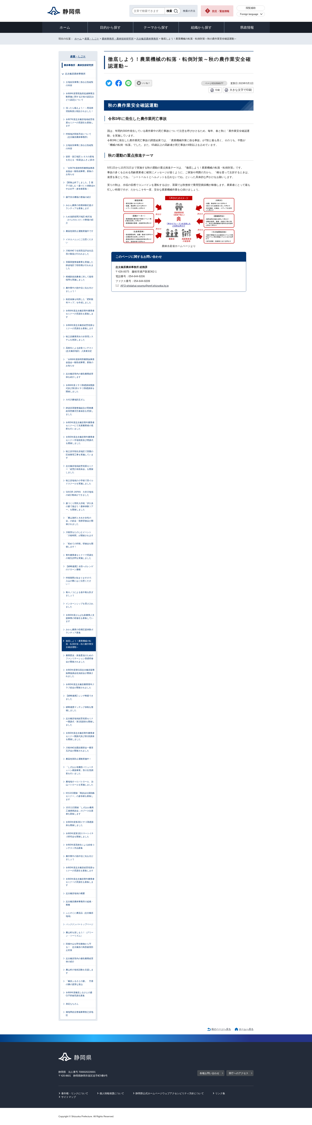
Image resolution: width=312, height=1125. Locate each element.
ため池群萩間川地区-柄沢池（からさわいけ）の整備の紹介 (79, 219)
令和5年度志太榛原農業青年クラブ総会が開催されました (80, 686)
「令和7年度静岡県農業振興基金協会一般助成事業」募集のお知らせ (80, 171)
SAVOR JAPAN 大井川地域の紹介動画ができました (79, 493)
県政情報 (247, 27)
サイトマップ (68, 1097)
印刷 (217, 90)
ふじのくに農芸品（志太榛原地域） (79, 914)
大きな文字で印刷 (241, 89)
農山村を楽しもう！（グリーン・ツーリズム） (79, 934)
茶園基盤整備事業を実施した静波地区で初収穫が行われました (79, 265)
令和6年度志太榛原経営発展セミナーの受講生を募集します (80, 326)
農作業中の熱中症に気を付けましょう (79, 857)
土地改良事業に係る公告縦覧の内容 (79, 83)
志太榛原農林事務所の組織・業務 (79, 903)
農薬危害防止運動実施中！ (78, 759)
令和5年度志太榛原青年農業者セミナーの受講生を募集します (80, 882)
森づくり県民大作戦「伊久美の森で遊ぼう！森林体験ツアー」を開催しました (79, 506)
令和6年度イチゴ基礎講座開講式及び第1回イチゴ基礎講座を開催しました (80, 388)
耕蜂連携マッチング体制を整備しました (79, 708)
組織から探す (201, 27)
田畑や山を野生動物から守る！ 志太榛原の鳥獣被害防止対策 (79, 947)
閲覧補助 (251, 8)
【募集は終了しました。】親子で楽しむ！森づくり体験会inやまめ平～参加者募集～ (80, 185)
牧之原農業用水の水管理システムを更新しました (79, 338)
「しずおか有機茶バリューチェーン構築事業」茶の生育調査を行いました (79, 770)
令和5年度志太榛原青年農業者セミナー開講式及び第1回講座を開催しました (80, 736)
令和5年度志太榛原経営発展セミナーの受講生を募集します (80, 869)
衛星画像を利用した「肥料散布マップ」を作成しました (79, 301)
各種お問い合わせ (209, 1073)
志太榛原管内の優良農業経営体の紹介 (79, 960)
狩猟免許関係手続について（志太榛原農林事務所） (78, 135)
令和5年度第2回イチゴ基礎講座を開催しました (79, 823)
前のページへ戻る (221, 1029)
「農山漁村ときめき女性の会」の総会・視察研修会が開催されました (79, 521)
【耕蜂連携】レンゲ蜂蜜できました (79, 697)
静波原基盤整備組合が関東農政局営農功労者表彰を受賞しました (79, 411)
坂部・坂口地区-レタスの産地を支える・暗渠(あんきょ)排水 (80, 158)
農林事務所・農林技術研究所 (118, 38)
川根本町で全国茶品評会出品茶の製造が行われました (79, 252)
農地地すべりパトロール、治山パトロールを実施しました (79, 783)
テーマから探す (156, 27)
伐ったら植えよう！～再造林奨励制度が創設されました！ (79, 109)
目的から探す (110, 27)
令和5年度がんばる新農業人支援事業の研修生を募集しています (80, 618)
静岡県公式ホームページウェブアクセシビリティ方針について (170, 1093)
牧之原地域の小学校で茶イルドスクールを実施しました (79, 482)
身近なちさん (72, 1004)
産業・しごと (91, 38)
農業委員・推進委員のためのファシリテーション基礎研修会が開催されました (79, 658)
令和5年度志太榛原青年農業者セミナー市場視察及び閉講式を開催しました (80, 440)
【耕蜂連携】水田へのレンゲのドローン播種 (79, 568)
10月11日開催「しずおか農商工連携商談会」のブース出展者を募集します (80, 810)
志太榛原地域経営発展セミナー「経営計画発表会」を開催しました (79, 469)
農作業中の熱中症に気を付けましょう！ (79, 289)
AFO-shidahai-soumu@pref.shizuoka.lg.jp (144, 285)
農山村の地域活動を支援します (79, 971)
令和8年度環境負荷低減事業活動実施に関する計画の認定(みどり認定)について (80, 96)
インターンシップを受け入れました (79, 605)
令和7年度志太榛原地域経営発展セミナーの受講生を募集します (80, 122)
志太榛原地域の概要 (75, 893)
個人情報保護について (112, 1093)
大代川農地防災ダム (75, 399)
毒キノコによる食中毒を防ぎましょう (79, 594)
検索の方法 (189, 10)
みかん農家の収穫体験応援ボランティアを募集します (79, 207)
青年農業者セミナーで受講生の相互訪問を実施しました (79, 556)
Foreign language (249, 14)
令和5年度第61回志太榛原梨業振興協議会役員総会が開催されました (80, 673)
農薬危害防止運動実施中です (79, 231)
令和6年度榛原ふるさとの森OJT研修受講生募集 (79, 994)
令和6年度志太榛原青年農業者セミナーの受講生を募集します (80, 313)
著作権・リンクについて (74, 1093)
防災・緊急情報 (220, 11)
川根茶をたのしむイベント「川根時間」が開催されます (79, 534)
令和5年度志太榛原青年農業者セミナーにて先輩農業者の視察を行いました (80, 425)
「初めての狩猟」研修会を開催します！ (79, 545)
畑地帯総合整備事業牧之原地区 (79, 1013)
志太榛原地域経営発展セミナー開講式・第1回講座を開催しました (80, 721)
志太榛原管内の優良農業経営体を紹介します (79, 375)
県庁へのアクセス (238, 1073)
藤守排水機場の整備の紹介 (78, 197)
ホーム (65, 27)
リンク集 (220, 1093)
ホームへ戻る (246, 1029)
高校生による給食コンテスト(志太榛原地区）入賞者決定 (79, 349)
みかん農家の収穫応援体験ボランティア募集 (79, 631)
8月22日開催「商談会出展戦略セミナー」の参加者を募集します (80, 796)
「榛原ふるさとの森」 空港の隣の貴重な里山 (79, 982)
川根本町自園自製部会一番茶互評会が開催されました (79, 749)
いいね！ (146, 83)
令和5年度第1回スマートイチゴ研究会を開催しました (79, 835)
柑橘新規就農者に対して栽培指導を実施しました (79, 278)
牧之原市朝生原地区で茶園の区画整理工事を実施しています (79, 454)
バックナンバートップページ (79, 924)
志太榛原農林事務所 (147, 38)
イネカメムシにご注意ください (79, 241)
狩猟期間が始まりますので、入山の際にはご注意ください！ (79, 581)
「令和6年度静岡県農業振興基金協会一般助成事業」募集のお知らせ (80, 362)
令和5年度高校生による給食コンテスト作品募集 (80, 846)
